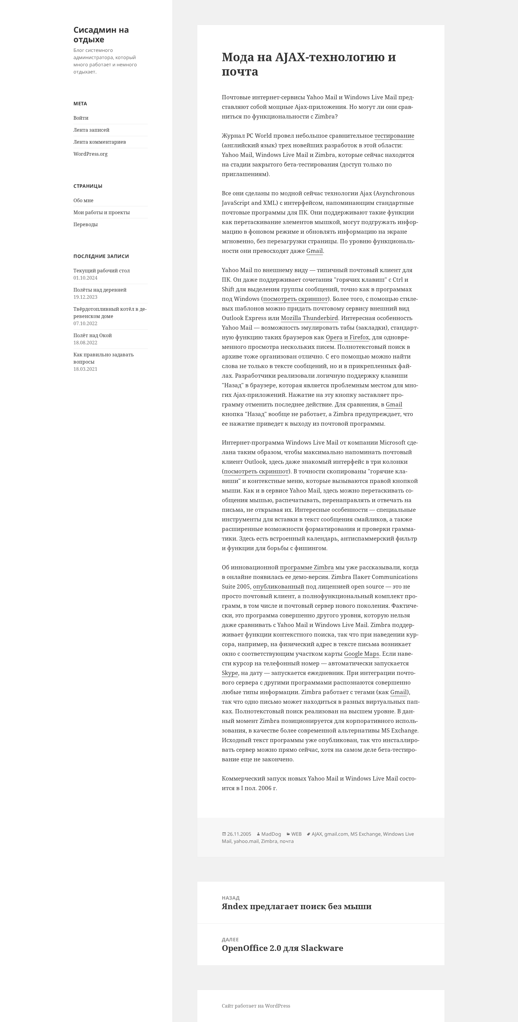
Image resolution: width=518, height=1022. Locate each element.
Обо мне (83, 200)
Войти (80, 118)
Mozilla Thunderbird (309, 318)
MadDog (271, 834)
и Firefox (356, 337)
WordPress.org (90, 154)
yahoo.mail (246, 841)
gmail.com (336, 834)
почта (287, 841)
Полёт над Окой (92, 335)
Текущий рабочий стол (101, 270)
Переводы (85, 224)
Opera (334, 337)
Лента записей (91, 130)
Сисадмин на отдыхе (101, 34)
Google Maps (361, 654)
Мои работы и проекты (101, 212)
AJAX (317, 834)
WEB (296, 834)
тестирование (394, 135)
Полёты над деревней (100, 289)
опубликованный (278, 586)
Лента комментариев (99, 142)
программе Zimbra (307, 567)
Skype (230, 673)
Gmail (314, 251)
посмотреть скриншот (295, 299)
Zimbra (269, 841)
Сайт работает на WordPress (256, 1006)
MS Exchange (365, 834)
